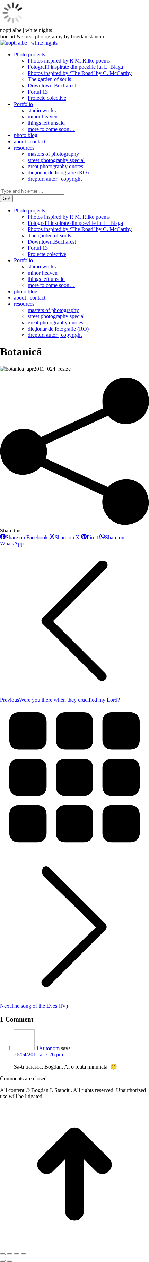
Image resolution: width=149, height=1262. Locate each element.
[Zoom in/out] (23, 1254)
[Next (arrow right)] (9, 1261)
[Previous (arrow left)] (3, 1261)
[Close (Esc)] (3, 1254)
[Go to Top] (74, 1246)
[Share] (9, 1254)
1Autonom (48, 1048)
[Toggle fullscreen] (16, 1254)
